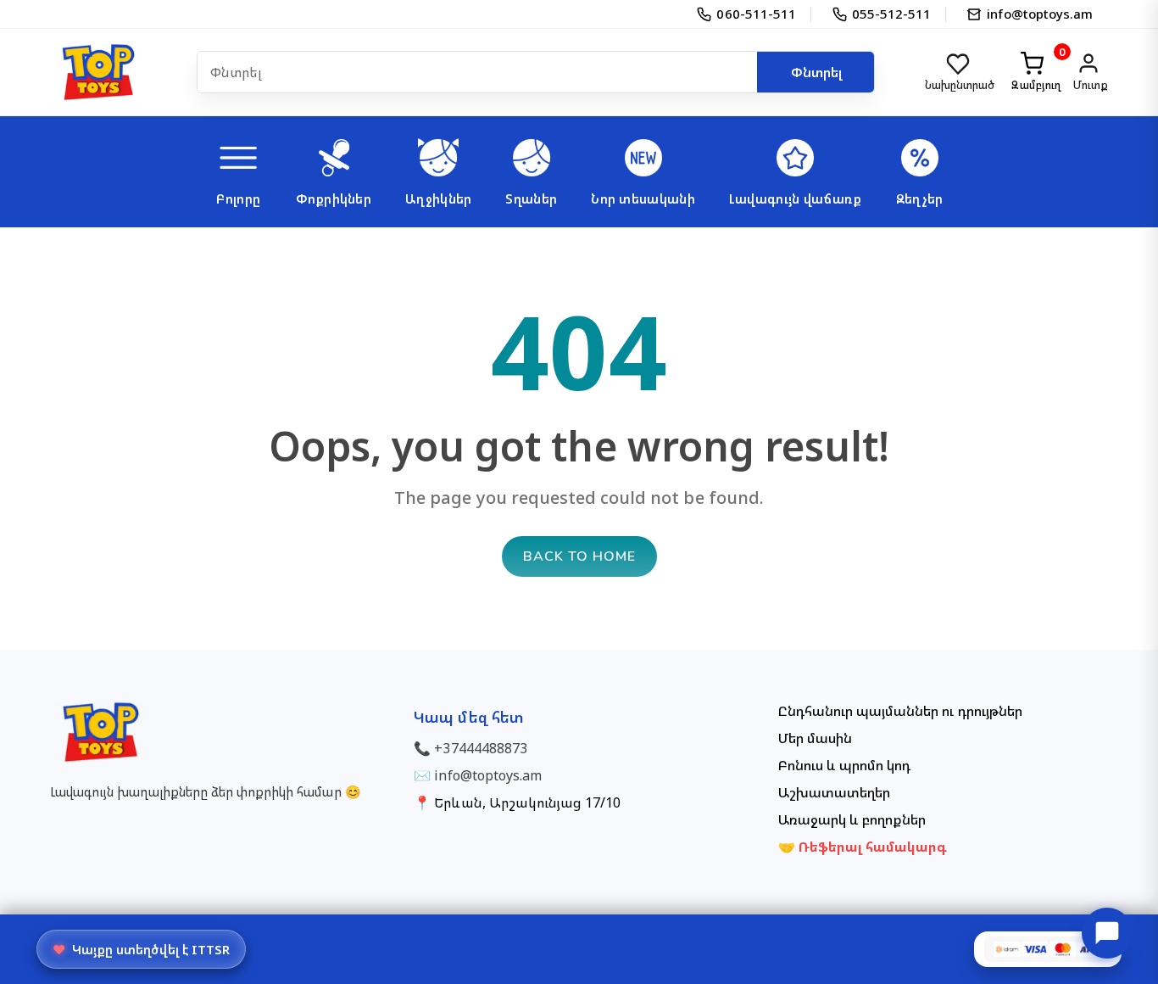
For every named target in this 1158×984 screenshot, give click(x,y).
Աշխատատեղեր (834, 792)
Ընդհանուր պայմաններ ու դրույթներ (900, 711)
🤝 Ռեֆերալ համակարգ (863, 846)
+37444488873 (480, 748)
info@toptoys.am (488, 775)
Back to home (579, 556)
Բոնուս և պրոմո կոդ (844, 765)
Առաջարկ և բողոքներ (852, 819)
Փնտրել (816, 72)
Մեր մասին (815, 738)
